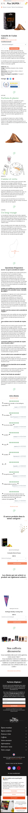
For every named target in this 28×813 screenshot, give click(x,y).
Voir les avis (14, 86)
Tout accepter (14, 797)
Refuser (14, 794)
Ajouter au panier (14, 48)
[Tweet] (10, 79)
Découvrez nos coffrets (14, 671)
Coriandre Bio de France (14, 553)
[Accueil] (1, 7)
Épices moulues (7, 7)
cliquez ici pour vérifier (16, 758)
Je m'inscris (14, 706)
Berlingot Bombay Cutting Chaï (14, 611)
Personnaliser (14, 791)
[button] (4, 3)
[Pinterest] (13, 79)
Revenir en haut (14, 398)
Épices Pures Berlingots (17, 7)
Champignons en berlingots (18, 0)
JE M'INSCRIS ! (20, 808)
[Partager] (7, 79)
